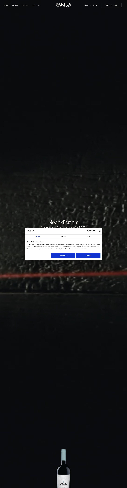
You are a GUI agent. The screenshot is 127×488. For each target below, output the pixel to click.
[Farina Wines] (63, 5)
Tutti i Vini (24, 5)
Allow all (88, 255)
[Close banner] (99, 231)
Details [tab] (63, 236)
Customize (62, 255)
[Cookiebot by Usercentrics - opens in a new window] (88, 231)
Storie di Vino (35, 5)
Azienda (5, 5)
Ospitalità (15, 5)
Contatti (86, 5)
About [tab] (89, 236)
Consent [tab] (37, 236)
